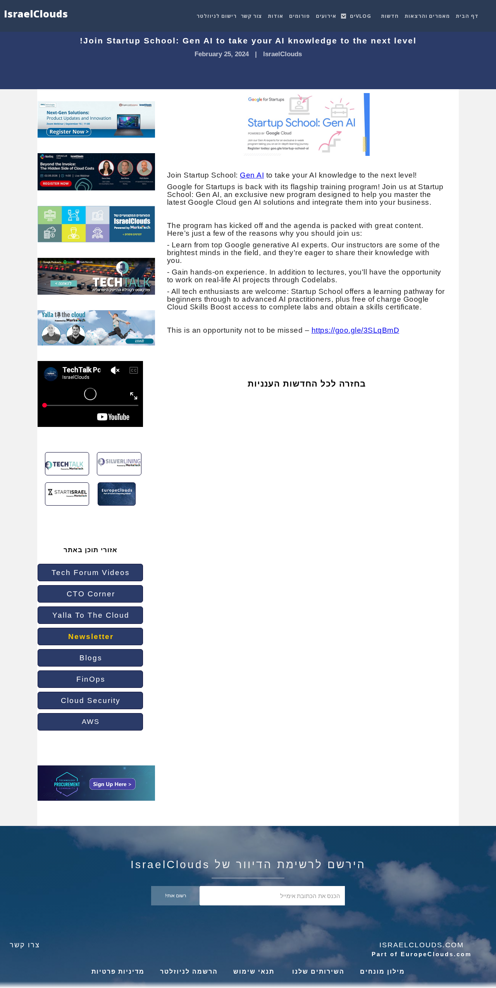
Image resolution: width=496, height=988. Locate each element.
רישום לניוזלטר (216, 15)
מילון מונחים (382, 971)
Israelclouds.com (421, 945)
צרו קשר (25, 945)
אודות (275, 15)
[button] (361, 14)
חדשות (390, 15)
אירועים (326, 15)
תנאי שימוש (253, 971)
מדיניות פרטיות (118, 971)
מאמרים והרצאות (427, 15)
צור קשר (251, 15)
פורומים (299, 15)
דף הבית (467, 15)
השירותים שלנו (317, 971)
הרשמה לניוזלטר (189, 971)
